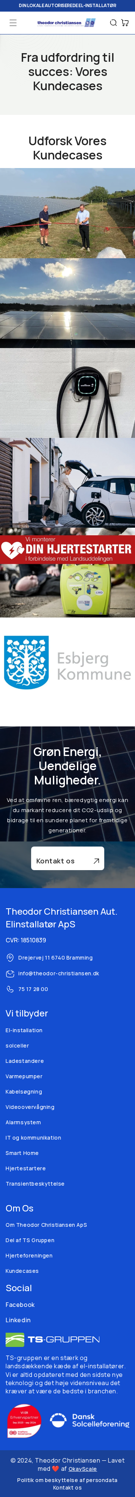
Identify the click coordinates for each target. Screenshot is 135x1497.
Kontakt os (55, 860)
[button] (13, 22)
